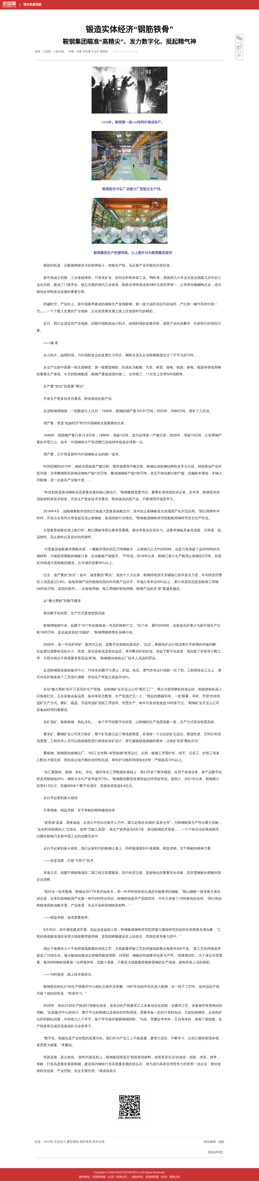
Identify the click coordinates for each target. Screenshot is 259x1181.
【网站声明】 (215, 1152)
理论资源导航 (32, 4)
